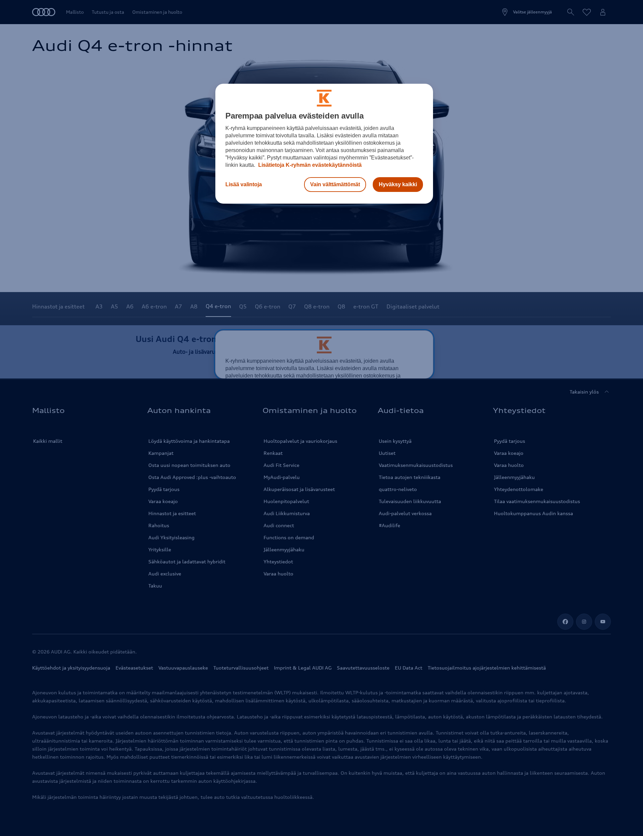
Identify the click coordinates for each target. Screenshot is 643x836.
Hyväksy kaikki (398, 184)
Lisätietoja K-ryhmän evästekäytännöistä (309, 165)
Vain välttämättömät (335, 184)
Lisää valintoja (243, 184)
